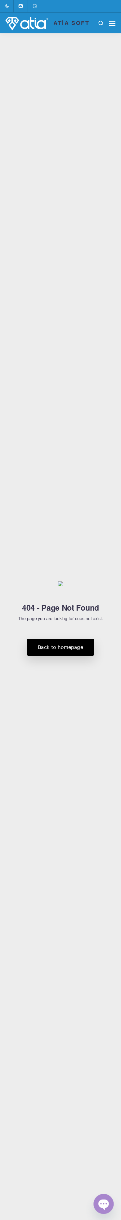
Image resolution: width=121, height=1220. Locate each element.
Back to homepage (60, 647)
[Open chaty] (103, 1204)
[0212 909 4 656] (8, 6)
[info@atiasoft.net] (24, 6)
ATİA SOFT (71, 23)
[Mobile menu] (112, 23)
